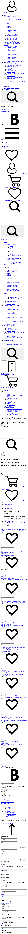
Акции (5, 142)
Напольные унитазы (12, 47)
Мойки (5, 74)
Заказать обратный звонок (7, 802)
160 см (11, 251)
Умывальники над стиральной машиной (17, 73)
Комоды (9, 28)
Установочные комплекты (16, 262)
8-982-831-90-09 (5, 109)
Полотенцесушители (9, 80)
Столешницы (10, 31)
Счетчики (6, 84)
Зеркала (9, 23)
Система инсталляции (15, 300)
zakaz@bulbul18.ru (5, 111)
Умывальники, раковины (10, 68)
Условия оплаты (11, 812)
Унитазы (6, 45)
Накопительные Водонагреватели (15, 63)
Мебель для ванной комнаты (11, 22)
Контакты (6, 89)
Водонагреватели (8, 62)
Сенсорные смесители (12, 37)
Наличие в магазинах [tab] (9, 521)
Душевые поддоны (11, 57)
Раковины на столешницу (13, 70)
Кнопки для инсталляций (16, 297)
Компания (6, 86)
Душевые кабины (11, 53)
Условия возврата (11, 815)
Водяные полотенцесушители (14, 82)
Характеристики (8, 504)
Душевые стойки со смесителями (15, 61)
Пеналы (9, 27)
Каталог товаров (5, 239)
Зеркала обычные (14, 269)
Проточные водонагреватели (14, 65)
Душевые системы (8, 59)
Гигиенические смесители (13, 34)
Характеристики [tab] (8, 508)
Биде (8, 49)
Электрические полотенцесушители (16, 81)
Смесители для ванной (12, 39)
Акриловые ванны (11, 16)
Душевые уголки (11, 55)
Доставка (6, 146)
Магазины (6, 147)
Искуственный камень (12, 18)
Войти (25, 173)
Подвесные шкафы (11, 30)
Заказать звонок (7, 374)
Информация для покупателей (11, 88)
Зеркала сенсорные (15, 270)
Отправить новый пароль (7, 932)
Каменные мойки (11, 76)
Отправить (3, 790)
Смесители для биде (12, 38)
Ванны (5, 15)
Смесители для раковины (13, 42)
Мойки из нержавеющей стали (14, 77)
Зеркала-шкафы (10, 24)
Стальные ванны (11, 263)
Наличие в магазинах (9, 506)
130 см (11, 247)
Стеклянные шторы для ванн (14, 19)
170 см (11, 252)
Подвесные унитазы (12, 46)
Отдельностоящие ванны (16, 255)
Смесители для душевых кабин (14, 43)
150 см (11, 250)
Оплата (5, 145)
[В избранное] (12, 543)
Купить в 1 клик (5, 489)
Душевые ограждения (12, 54)
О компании (7, 143)
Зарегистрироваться (6, 903)
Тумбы (8, 26)
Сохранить (22, 847)
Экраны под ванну (14, 260)
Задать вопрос (10, 818)
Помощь (6, 816)
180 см (11, 254)
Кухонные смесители (12, 35)
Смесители (6, 32)
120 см (11, 246)
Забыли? (3, 894)
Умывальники (10, 69)
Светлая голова (9, 823)
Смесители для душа (12, 41)
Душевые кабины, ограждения (11, 51)
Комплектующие (11, 20)
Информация (7, 811)
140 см (11, 248)
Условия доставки (11, 814)
